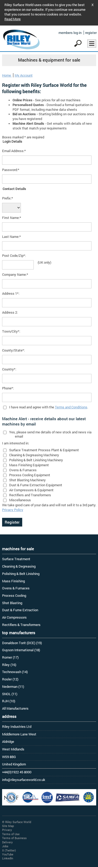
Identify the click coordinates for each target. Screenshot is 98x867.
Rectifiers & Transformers (21, 625)
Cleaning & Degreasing (19, 566)
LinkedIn (7, 858)
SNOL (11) (9, 694)
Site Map (8, 826)
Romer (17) (10, 657)
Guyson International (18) (21, 650)
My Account (24, 75)
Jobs (5, 846)
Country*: (9, 369)
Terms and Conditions (71, 407)
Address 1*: (10, 293)
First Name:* (11, 218)
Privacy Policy (12, 510)
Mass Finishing (13, 581)
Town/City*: (11, 331)
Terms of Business (14, 838)
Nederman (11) (13, 686)
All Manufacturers (15, 708)
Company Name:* (15, 274)
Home (7, 75)
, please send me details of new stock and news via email (53, 434)
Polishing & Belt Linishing (20, 574)
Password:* (10, 170)
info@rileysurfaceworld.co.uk (23, 780)
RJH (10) (8, 701)
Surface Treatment (16, 559)
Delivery (7, 842)
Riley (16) (9, 665)
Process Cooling (14, 595)
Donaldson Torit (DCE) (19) (22, 643)
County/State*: (13, 350)
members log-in (70, 33)
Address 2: (10, 312)
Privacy (7, 830)
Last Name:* (11, 236)
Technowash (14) (15, 672)
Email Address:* (14, 151)
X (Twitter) (9, 850)
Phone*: (8, 388)
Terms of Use (11, 834)
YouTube (7, 854)
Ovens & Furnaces (16, 588)
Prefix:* (7, 198)
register (91, 33)
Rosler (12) (10, 679)
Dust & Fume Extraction (20, 610)
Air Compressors (14, 617)
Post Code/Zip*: (14, 255)
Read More (12, 19)
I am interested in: (15, 443)
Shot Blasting (12, 603)
